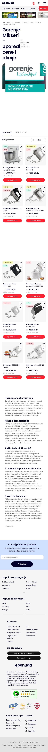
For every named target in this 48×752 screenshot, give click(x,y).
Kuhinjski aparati (27, 22)
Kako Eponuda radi (13, 626)
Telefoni (15, 8)
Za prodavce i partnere (11, 637)
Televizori (5, 588)
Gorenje (17, 22)
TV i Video (31, 8)
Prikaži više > (10, 526)
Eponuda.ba (33, 747)
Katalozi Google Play (13, 726)
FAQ (27, 626)
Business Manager (24, 658)
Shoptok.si (20, 747)
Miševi (28, 588)
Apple (4, 603)
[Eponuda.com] (12, 3)
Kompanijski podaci (13, 633)
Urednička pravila (31, 633)
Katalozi (43, 8)
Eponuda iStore (11, 723)
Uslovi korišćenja (13, 629)
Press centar (30, 636)
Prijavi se (22, 564)
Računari (6, 8)
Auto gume (6, 585)
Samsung (5, 606)
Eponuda (4, 22)
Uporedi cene (12, 180)
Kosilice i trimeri (31, 582)
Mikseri (12, 24)
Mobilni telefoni (31, 585)
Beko (27, 606)
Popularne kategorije (14, 577)
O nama (12, 621)
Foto (23, 8)
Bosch (28, 603)
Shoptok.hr (26, 747)
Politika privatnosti (32, 629)
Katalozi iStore (11, 729)
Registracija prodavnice (23, 653)
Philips (28, 610)
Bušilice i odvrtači (8, 582)
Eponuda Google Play (13, 720)
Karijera (9, 641)
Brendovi (10, 22)
